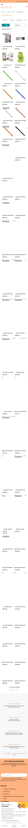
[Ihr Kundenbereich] (24, 6)
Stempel (12, 20)
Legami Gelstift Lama (20, 157)
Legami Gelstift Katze (20, 139)
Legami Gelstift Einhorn (20, 83)
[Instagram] (8, 790)
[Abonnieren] (25, 796)
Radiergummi (19, 20)
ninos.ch (6, 7)
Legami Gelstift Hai (20, 102)
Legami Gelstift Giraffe (7, 102)
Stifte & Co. (5, 20)
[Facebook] (12, 790)
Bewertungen (24, 1)
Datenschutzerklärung (5, 800)
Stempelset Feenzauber (20, 450)
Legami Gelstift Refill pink (8, 254)
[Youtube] (16, 790)
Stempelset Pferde (7, 490)
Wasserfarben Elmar (20, 46)
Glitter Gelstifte (8, 411)
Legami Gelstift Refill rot (20, 254)
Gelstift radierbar (8, 529)
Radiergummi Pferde (8, 549)
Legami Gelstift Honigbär (20, 120)
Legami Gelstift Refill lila (7, 215)
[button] (2, 4)
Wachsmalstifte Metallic (20, 411)
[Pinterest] (20, 790)
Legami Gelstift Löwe (8, 178)
